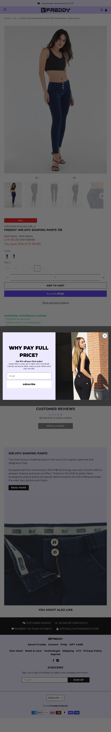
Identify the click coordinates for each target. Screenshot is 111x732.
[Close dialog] (104, 335)
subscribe (29, 384)
